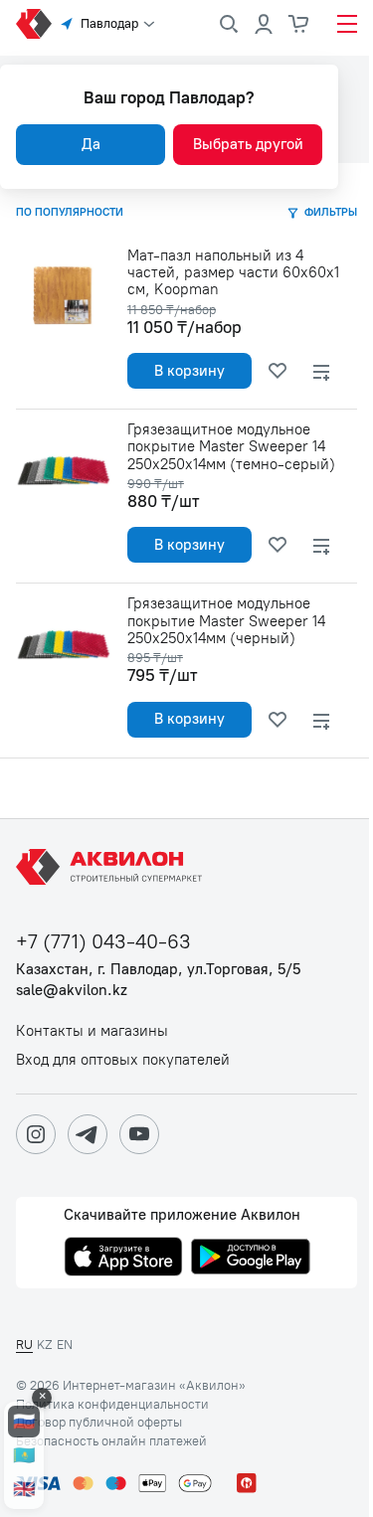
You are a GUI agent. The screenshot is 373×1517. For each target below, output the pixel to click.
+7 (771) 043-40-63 (103, 941)
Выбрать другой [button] (248, 144)
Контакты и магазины (92, 1031)
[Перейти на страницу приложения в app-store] (123, 1258)
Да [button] (91, 144)
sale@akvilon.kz (71, 990)
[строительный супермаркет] (34, 24)
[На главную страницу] (112, 867)
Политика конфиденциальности (112, 1405)
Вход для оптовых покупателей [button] (123, 1060)
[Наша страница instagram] (36, 1134)
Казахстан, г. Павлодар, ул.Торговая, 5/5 (158, 969)
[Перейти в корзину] (299, 24)
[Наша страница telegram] (87, 1134)
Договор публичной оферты (99, 1423)
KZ (45, 1344)
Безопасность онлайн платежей (111, 1441)
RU (24, 1344)
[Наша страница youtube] (139, 1134)
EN (65, 1344)
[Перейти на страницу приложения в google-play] (250, 1258)
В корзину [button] (189, 371)
